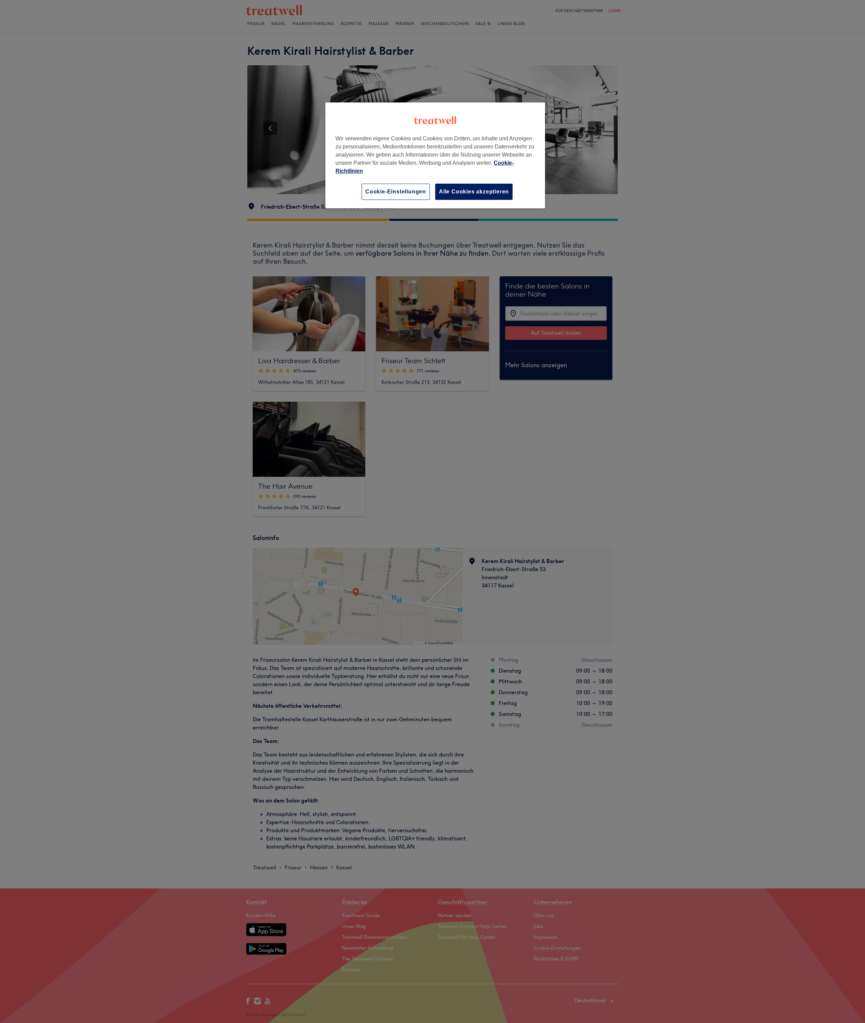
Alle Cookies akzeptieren (474, 191)
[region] (435, 155)
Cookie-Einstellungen (395, 191)
